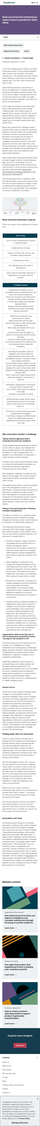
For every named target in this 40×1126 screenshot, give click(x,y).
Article (26, 51)
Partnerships (6, 1070)
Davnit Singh (28, 58)
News (4, 1081)
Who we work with (9, 1073)
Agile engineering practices (13, 45)
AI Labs (5, 1077)
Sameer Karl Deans (12, 58)
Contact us (6, 1093)
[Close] (38, 1099)
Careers (5, 1089)
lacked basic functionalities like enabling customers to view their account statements (19, 171)
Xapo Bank (29, 856)
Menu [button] (33, 2)
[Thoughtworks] (9, 3)
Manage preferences (20, 1123)
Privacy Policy (24, 1118)
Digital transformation (11, 51)
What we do (6, 1066)
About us (5, 1062)
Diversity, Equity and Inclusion (13, 1085)
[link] (20, 1045)
